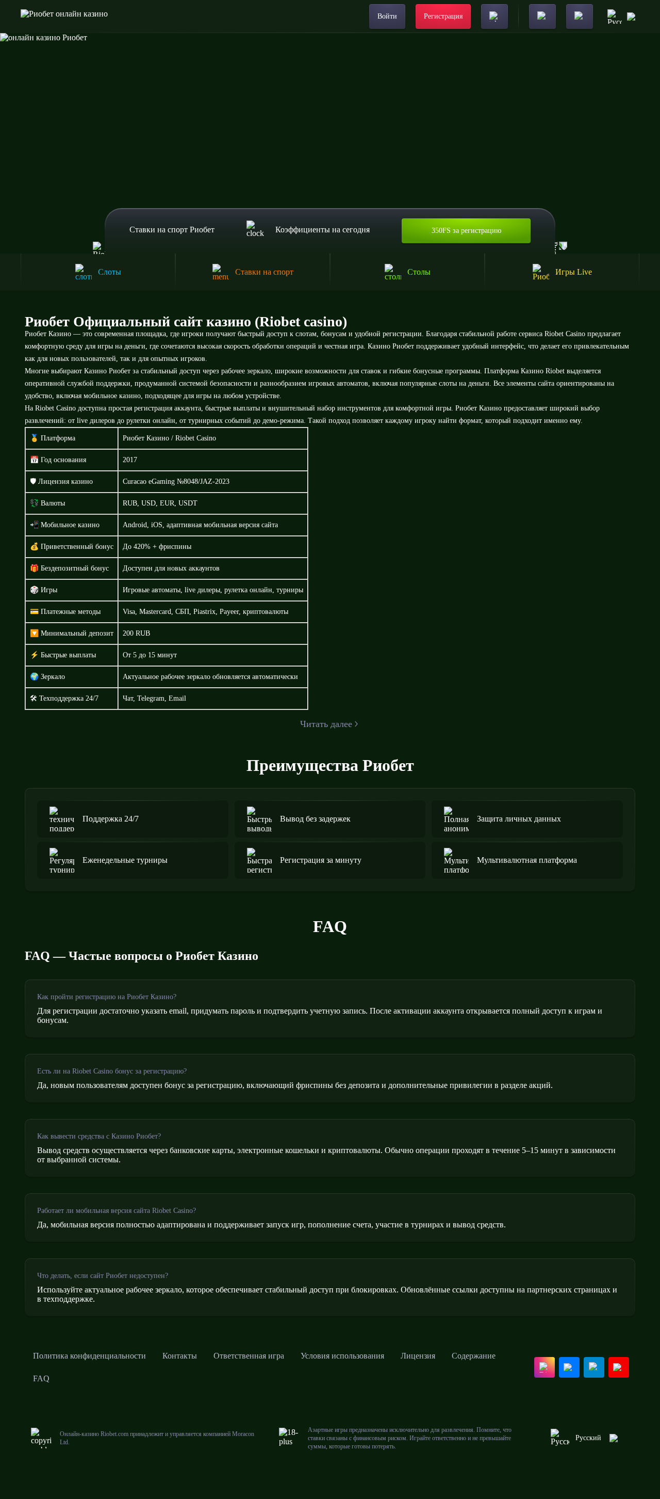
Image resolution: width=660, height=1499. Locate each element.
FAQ (41, 1378)
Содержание (474, 1355)
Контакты (179, 1355)
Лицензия (418, 1355)
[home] (64, 16)
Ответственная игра (248, 1355)
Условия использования (342, 1355)
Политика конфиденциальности (89, 1355)
